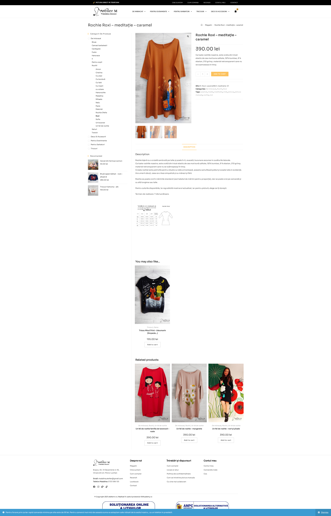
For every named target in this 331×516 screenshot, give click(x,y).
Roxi (225, 89)
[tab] (189, 147)
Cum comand (193, 2)
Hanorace (96, 55)
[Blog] (102, 487)
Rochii (219, 89)
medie (210, 92)
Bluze (94, 42)
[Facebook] (94, 487)
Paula (98, 106)
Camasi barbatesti (99, 45)
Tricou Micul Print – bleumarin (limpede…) (152, 331)
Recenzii (207, 2)
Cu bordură (100, 79)
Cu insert (99, 86)
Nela (98, 103)
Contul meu (220, 2)
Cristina (99, 73)
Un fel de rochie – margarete (189, 429)
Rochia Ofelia (101, 112)
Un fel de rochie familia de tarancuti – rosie (152, 430)
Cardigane (96, 49)
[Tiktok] (107, 487)
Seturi (94, 129)
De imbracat (137, 11)
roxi (211, 95)
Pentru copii (97, 62)
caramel (203, 92)
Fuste (94, 52)
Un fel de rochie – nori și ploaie (226, 429)
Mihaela (99, 99)
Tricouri (200, 11)
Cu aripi (99, 76)
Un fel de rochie (160, 426)
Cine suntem (177, 2)
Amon (98, 69)
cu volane (100, 89)
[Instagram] (98, 487)
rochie (206, 95)
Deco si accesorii (219, 11)
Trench (95, 133)
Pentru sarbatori (182, 11)
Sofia (98, 119)
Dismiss (324, 512)
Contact (234, 2)
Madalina (99, 96)
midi (225, 92)
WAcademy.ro (146, 497)
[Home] (201, 25)
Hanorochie (101, 92)
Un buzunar (100, 123)
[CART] (235, 11)
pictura (231, 92)
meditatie (218, 92)
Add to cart (220, 74)
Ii (92, 59)
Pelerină (99, 109)
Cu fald (99, 82)
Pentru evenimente (158, 11)
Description (189, 147)
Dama (156, 327)
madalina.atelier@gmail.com (111, 478)
